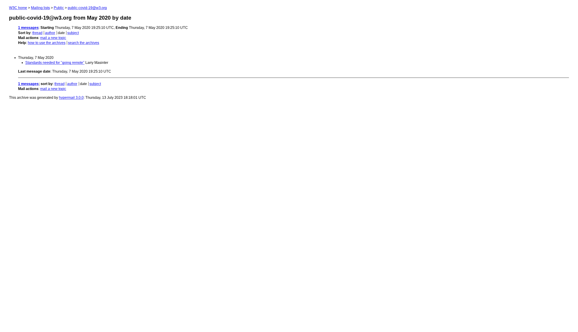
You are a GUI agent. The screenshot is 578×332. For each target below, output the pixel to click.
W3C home (18, 8)
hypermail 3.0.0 (71, 97)
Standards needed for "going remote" (54, 63)
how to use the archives (46, 43)
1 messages (28, 28)
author (50, 33)
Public (59, 8)
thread (37, 33)
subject (73, 33)
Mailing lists (40, 8)
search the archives (83, 43)
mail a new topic (53, 38)
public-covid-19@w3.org (87, 8)
